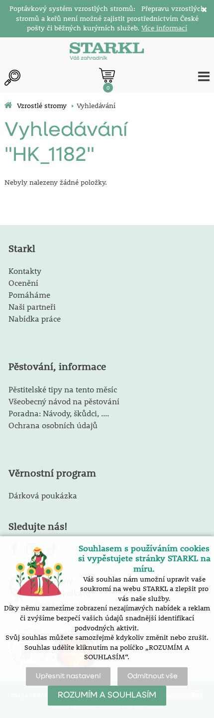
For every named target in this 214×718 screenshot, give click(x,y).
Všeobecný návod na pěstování (63, 401)
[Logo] (107, 52)
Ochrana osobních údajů (53, 425)
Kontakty (24, 270)
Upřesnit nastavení (68, 676)
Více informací (164, 27)
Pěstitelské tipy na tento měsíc (62, 389)
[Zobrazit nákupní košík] (107, 75)
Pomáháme (29, 294)
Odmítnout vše (152, 676)
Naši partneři (32, 306)
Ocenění (23, 282)
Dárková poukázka (42, 495)
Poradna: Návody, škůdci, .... (58, 413)
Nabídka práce (34, 318)
